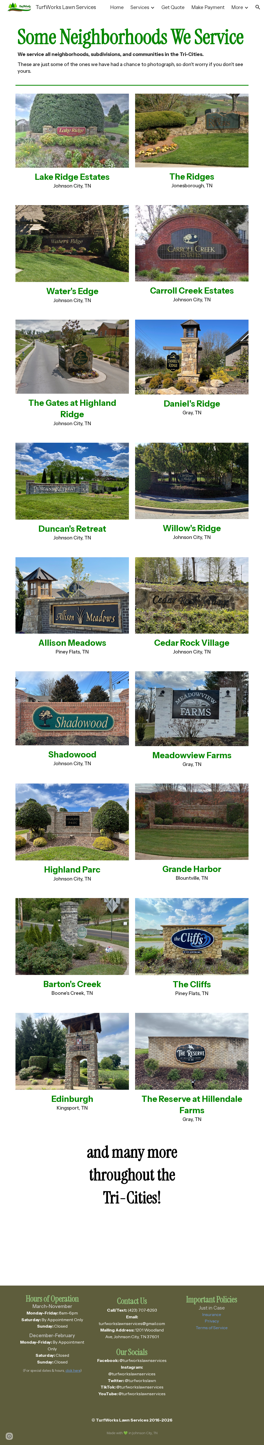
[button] (258, 7)
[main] (132, 49)
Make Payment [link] (208, 7)
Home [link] (117, 7)
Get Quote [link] (173, 7)
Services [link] (139, 7)
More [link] (237, 7)
